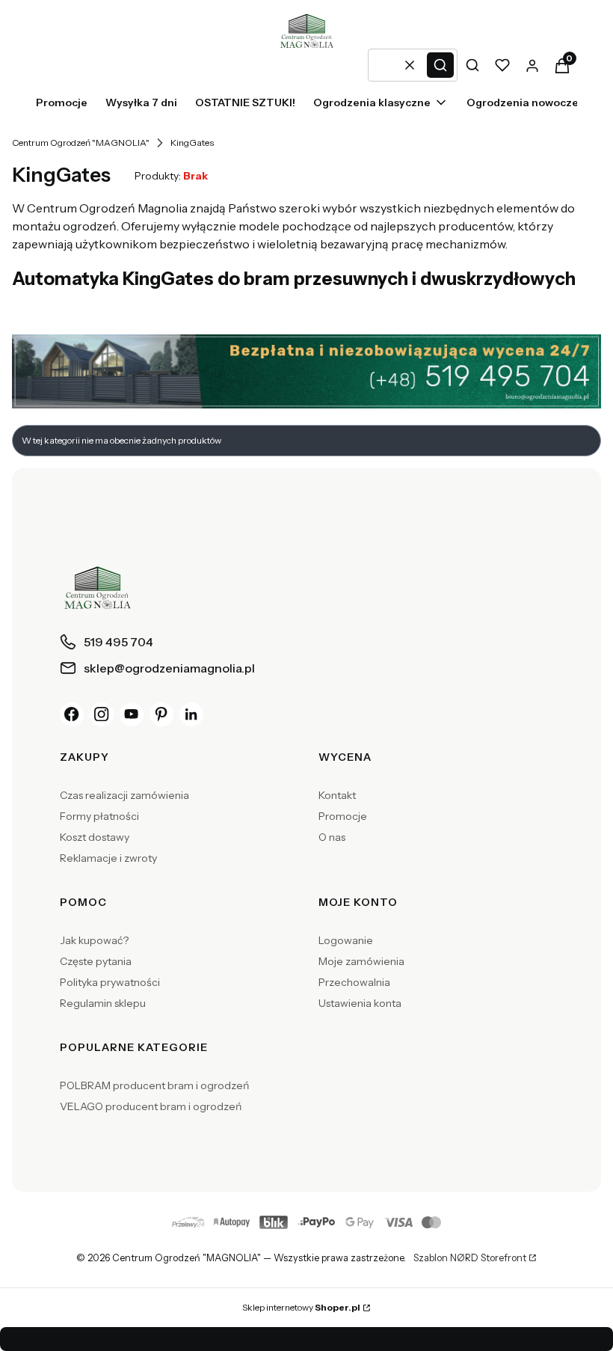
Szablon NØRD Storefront (469, 1258)
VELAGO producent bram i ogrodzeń (150, 1106)
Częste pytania (96, 961)
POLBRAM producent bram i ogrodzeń (154, 1085)
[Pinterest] (161, 714)
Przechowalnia (354, 982)
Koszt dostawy (94, 837)
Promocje (342, 816)
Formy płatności (99, 816)
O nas (331, 837)
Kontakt (337, 795)
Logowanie (345, 940)
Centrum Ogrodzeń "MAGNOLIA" (81, 142)
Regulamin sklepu (103, 1003)
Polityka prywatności (110, 982)
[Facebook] (72, 714)
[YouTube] (132, 714)
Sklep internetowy (301, 1307)
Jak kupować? (94, 940)
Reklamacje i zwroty (108, 858)
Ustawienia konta (359, 1003)
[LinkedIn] (191, 714)
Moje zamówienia (361, 961)
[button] (440, 65)
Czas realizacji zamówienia (124, 795)
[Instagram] (102, 714)
